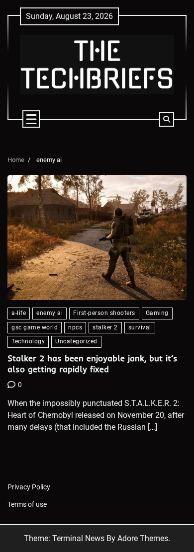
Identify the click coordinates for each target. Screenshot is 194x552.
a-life (18, 313)
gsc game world (34, 327)
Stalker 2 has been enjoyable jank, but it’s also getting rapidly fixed (92, 363)
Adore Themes (142, 538)
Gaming (157, 313)
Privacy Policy (28, 487)
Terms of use (27, 504)
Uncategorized (76, 341)
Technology (28, 341)
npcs (75, 327)
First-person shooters (104, 313)
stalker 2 (105, 327)
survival (139, 327)
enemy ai (49, 313)
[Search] (166, 119)
